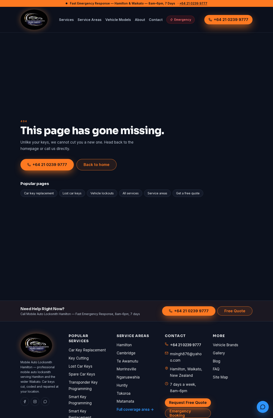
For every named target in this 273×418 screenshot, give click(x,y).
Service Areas (90, 20)
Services (66, 20)
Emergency (182, 19)
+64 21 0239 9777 (193, 3)
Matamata (125, 401)
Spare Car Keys (82, 374)
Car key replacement (39, 193)
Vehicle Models (118, 20)
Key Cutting (79, 358)
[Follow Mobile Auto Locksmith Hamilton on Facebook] (24, 401)
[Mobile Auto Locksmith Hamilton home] (34, 19)
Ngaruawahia (128, 377)
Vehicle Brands (225, 345)
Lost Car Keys (80, 366)
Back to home (96, 164)
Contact (156, 20)
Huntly (122, 385)
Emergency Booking (180, 413)
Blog (216, 361)
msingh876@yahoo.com (186, 357)
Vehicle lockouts (102, 193)
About (140, 20)
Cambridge (126, 353)
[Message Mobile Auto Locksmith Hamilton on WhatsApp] (263, 407)
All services (131, 193)
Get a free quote (188, 193)
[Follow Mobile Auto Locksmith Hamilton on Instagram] (35, 401)
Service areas (157, 193)
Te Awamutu (127, 361)
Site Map (220, 377)
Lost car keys (72, 193)
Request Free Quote (188, 402)
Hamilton (124, 345)
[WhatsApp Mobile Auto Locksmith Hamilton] (45, 401)
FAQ (216, 369)
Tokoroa (124, 393)
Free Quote (234, 311)
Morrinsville (126, 369)
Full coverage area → (135, 409)
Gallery (219, 353)
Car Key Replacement (87, 350)
